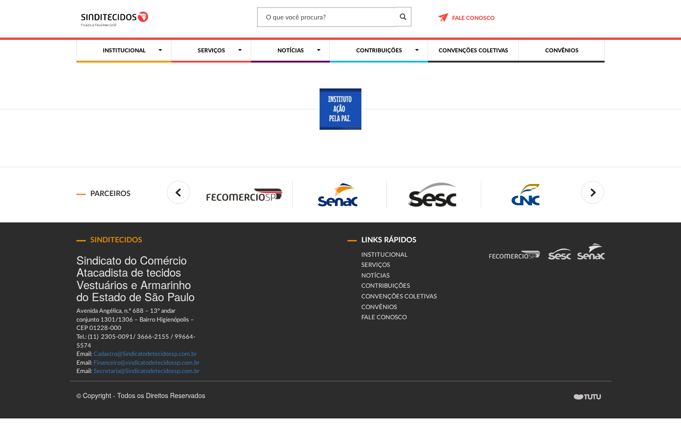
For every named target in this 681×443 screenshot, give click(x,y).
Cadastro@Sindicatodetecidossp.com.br (145, 354)
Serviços (375, 265)
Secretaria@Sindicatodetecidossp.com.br (147, 371)
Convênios (379, 307)
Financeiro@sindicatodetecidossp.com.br (147, 363)
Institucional (384, 255)
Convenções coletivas (399, 297)
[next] (592, 192)
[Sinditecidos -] (117, 19)
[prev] (178, 192)
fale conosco (473, 18)
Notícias (375, 276)
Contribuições (385, 286)
